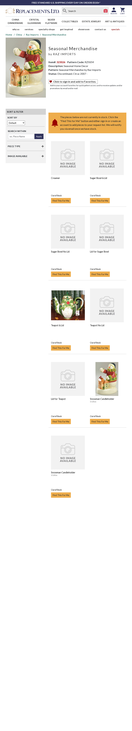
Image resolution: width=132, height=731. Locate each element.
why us (15, 29)
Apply (39, 136)
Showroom (84, 29)
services (29, 29)
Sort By (12, 117)
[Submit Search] (65, 11)
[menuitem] (15, 21)
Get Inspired (66, 29)
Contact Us (100, 29)
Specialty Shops (46, 29)
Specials (115, 29)
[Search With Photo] (105, 11)
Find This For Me (61, 200)
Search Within (17, 131)
